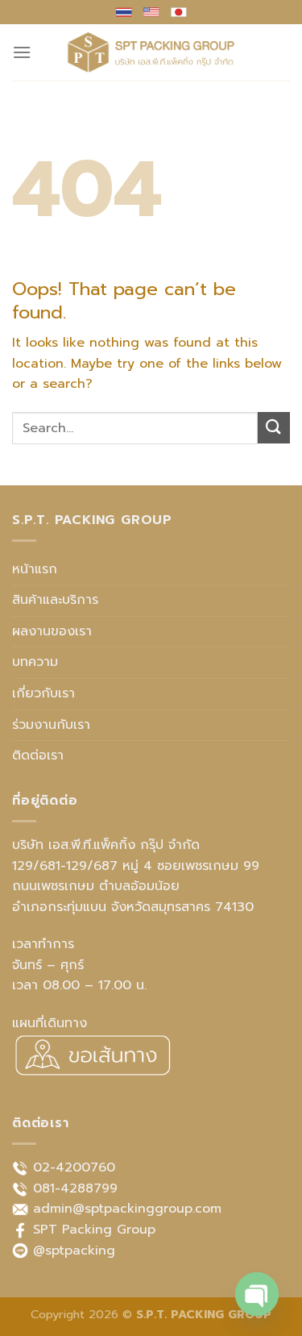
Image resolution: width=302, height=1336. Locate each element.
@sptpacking (74, 1250)
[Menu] (21, 52)
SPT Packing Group (94, 1229)
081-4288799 (75, 1188)
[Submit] (274, 427)
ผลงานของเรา (52, 631)
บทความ (35, 662)
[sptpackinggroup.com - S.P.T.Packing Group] (151, 52)
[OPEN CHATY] (257, 1294)
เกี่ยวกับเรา (43, 693)
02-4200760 (74, 1167)
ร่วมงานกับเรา (51, 725)
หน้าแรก (34, 569)
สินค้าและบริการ (55, 600)
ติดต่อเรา (38, 755)
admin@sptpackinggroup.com (127, 1208)
